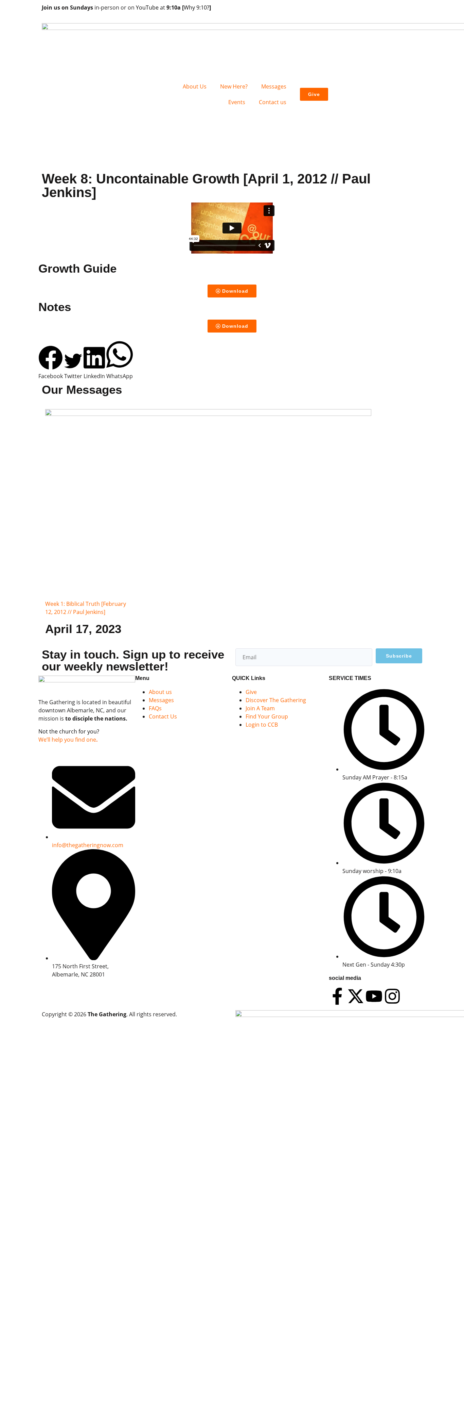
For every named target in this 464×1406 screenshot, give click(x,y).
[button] (50, 362)
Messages (273, 86)
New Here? (234, 86)
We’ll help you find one (67, 739)
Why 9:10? (196, 7)
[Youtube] (373, 996)
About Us (195, 86)
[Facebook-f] (337, 996)
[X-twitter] (355, 996)
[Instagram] (392, 996)
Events (236, 102)
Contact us (272, 102)
